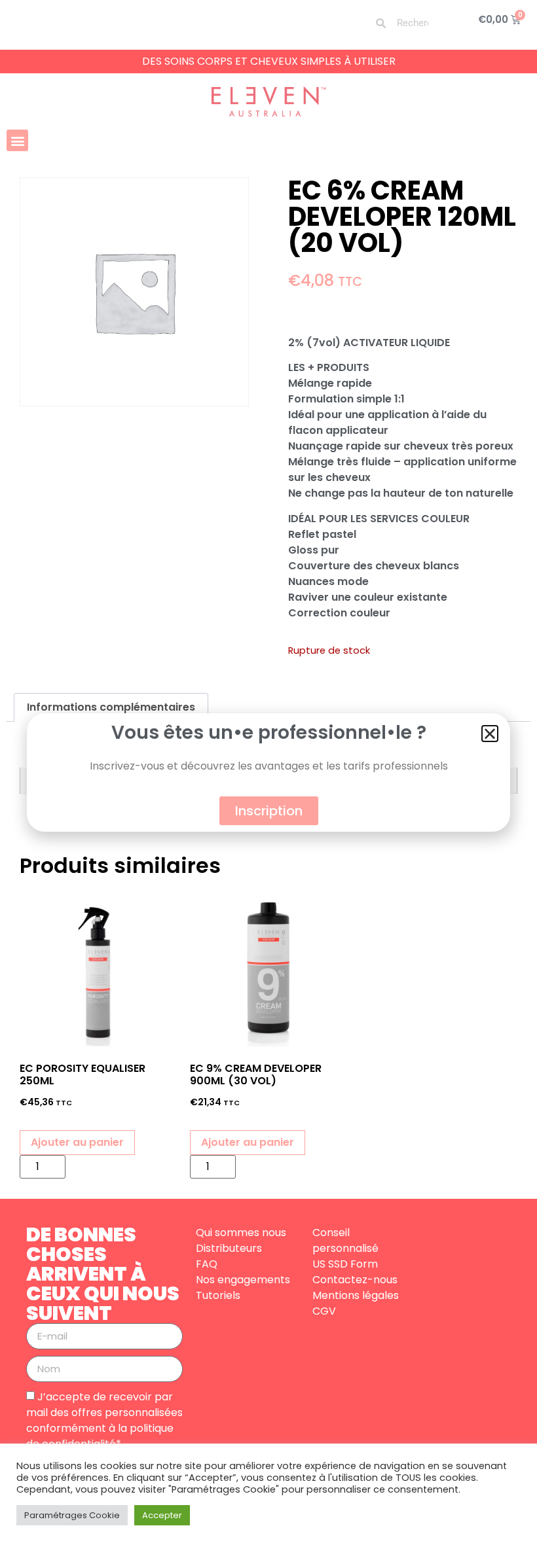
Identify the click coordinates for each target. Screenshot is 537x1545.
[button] (17, 140)
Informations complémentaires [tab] (111, 707)
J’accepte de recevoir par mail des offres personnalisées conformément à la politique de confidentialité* (104, 1420)
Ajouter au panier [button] (77, 1142)
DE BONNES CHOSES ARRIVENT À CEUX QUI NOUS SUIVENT (102, 1274)
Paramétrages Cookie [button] (72, 1515)
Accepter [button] (162, 1515)
